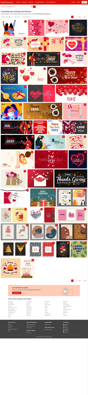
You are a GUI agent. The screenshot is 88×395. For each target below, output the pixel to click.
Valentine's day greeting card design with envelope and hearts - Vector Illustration (37, 38)
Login (78, 2)
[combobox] (7, 17)
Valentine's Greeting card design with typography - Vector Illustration (12, 38)
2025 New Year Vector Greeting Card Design (49, 210)
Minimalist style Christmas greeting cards (69, 224)
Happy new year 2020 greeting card (36, 53)
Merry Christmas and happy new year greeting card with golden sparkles (13, 243)
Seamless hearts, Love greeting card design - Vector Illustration (70, 86)
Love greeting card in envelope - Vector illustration (39, 170)
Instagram (66, 329)
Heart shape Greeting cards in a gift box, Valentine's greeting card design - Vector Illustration (12, 171)
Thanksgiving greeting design (7, 259)
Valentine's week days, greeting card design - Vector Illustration (36, 21)
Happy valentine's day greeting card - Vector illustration (56, 21)
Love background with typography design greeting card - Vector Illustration (74, 53)
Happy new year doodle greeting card (65, 189)
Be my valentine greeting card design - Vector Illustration (77, 152)
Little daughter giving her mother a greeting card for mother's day (11, 104)
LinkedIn (66, 332)
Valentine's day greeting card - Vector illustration (12, 189)
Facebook (66, 324)
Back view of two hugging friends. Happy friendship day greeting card (13, 21)
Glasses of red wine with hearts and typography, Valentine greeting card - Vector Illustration (56, 40)
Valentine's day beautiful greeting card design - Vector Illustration (76, 38)
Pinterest (66, 327)
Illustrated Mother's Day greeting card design (34, 209)
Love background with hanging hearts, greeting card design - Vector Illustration (32, 68)
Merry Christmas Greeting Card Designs (38, 242)
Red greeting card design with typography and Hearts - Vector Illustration (49, 152)
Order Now (17, 292)
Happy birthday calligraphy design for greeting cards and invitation (78, 21)
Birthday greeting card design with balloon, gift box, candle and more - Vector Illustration (74, 104)
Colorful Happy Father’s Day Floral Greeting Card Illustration (78, 243)
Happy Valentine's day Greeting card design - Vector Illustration (76, 136)
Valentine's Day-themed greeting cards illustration (67, 208)
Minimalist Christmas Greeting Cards (38, 224)
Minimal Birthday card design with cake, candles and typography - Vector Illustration (27, 262)
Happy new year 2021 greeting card (53, 122)
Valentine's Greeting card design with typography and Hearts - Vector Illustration (75, 122)
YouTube (66, 330)
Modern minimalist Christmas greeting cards (11, 224)
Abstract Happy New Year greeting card (6, 209)
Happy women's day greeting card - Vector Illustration (48, 136)
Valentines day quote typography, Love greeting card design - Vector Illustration (13, 53)
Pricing (73, 2)
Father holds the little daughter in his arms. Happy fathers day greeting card (17, 152)
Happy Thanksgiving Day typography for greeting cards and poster (70, 170)
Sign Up (84, 2)
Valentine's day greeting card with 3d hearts (62, 243)
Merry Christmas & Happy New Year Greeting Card (42, 189)
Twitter (65, 326)
